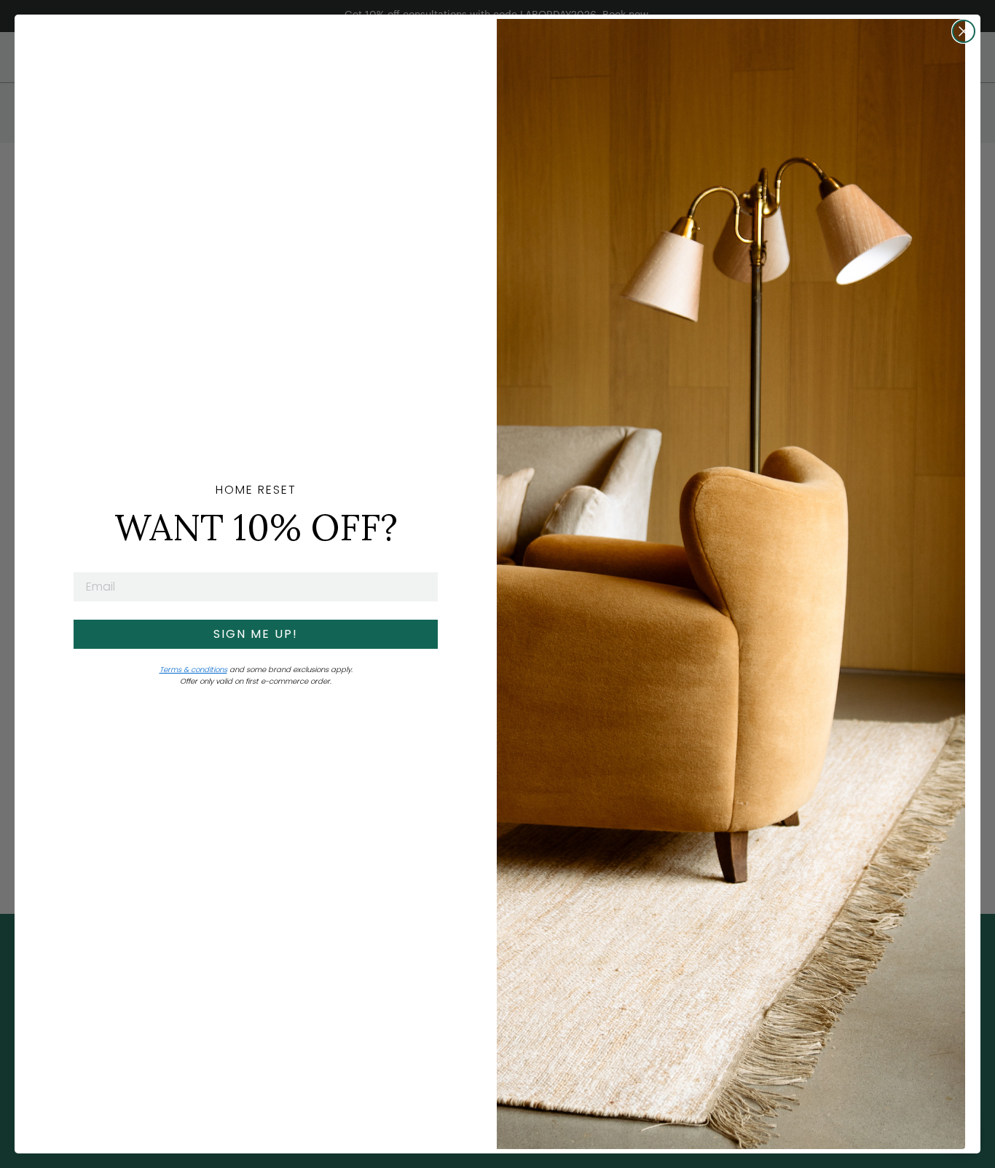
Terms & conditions (193, 669)
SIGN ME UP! (255, 634)
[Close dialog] (964, 31)
